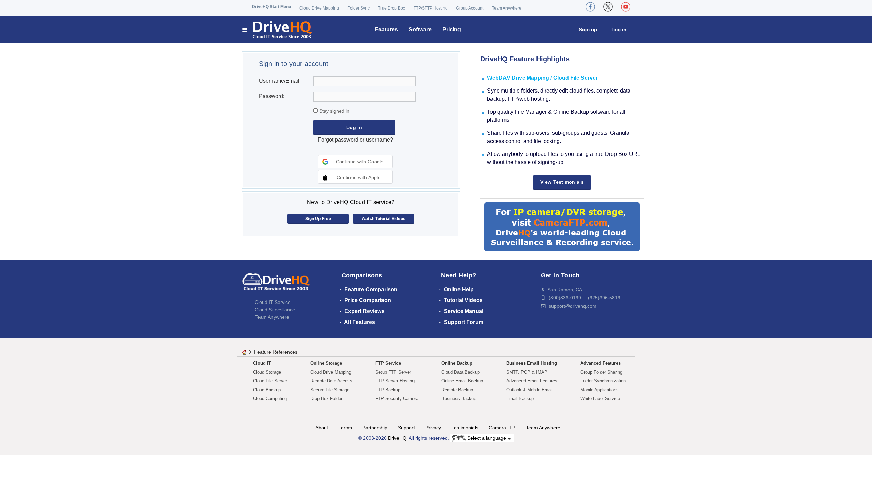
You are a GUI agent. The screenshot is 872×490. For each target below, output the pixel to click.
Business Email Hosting (531, 363)
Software (420, 29)
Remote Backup (457, 389)
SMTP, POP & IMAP (526, 372)
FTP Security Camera (396, 398)
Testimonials (465, 427)
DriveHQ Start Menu (271, 6)
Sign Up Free (318, 218)
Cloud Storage (267, 372)
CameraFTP (502, 427)
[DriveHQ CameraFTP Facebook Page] (590, 7)
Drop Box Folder (326, 398)
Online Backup (456, 363)
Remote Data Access (331, 380)
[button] (355, 161)
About (321, 427)
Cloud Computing (270, 398)
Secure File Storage (329, 389)
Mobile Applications (599, 389)
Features (386, 29)
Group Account (469, 8)
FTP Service (388, 363)
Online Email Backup (462, 380)
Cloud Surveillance (275, 309)
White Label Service (600, 398)
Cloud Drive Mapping (319, 8)
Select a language (487, 438)
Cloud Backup (267, 389)
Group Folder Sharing (601, 372)
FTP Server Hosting (395, 380)
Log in (618, 29)
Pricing (451, 29)
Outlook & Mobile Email (529, 389)
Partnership (374, 427)
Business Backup (458, 398)
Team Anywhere (506, 8)
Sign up (588, 29)
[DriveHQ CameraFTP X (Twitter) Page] (608, 7)
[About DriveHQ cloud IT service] (276, 285)
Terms (345, 427)
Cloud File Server (270, 380)
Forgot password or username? (355, 140)
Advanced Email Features (531, 380)
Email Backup (520, 398)
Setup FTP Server (393, 372)
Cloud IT (262, 363)
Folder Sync (358, 8)
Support (406, 427)
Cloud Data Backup (460, 372)
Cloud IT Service (273, 302)
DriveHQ (397, 438)
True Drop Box (391, 8)
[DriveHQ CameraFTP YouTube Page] (626, 7)
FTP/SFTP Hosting (431, 8)
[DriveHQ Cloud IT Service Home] (277, 29)
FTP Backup (387, 389)
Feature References (275, 352)
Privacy (433, 427)
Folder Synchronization (603, 380)
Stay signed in (333, 111)
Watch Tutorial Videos (383, 218)
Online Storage (326, 363)
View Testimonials (562, 182)
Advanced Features (600, 363)
